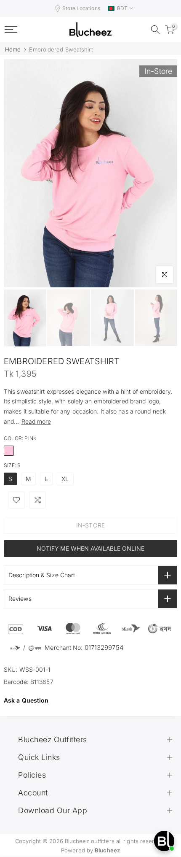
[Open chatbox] (164, 841)
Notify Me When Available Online (90, 548)
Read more (36, 421)
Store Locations (81, 8)
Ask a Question (26, 700)
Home (13, 49)
